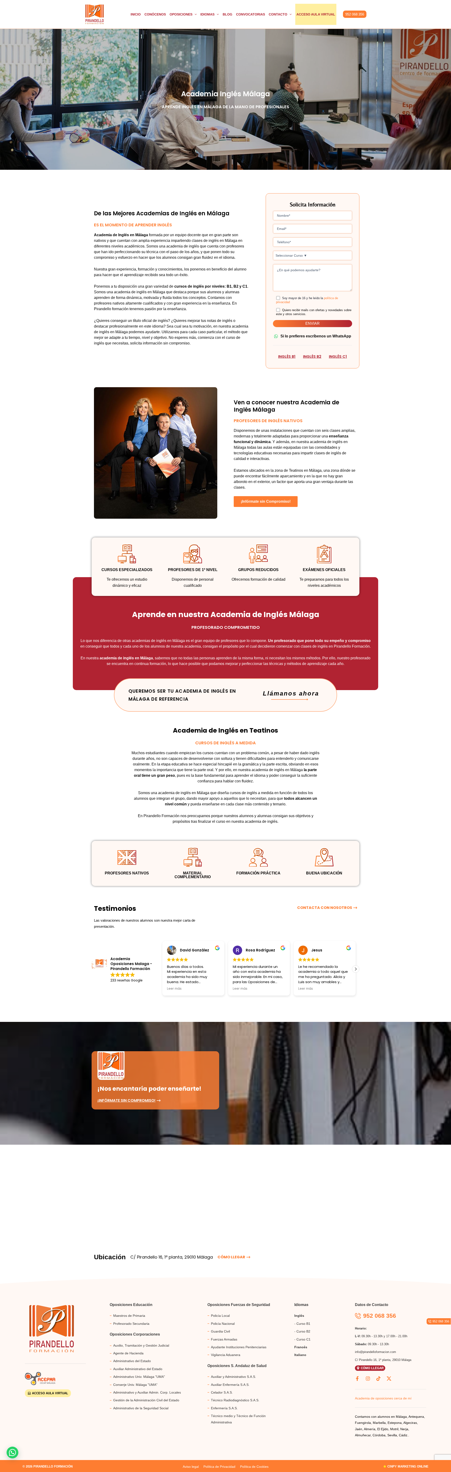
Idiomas (207, 14)
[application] (194, 14)
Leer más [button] (174, 989)
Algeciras (410, 1423)
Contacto (278, 14)
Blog (227, 14)
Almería (369, 1429)
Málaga (401, 1416)
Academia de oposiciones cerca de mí (383, 1398)
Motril (394, 1429)
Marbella (379, 1423)
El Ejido (382, 1429)
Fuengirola (363, 1423)
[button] (354, 14)
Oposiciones (181, 14)
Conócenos (155, 14)
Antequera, (416, 1416)
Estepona (395, 1423)
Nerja (404, 1429)
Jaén (358, 1429)
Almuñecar (363, 1435)
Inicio (136, 14)
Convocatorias (250, 14)
